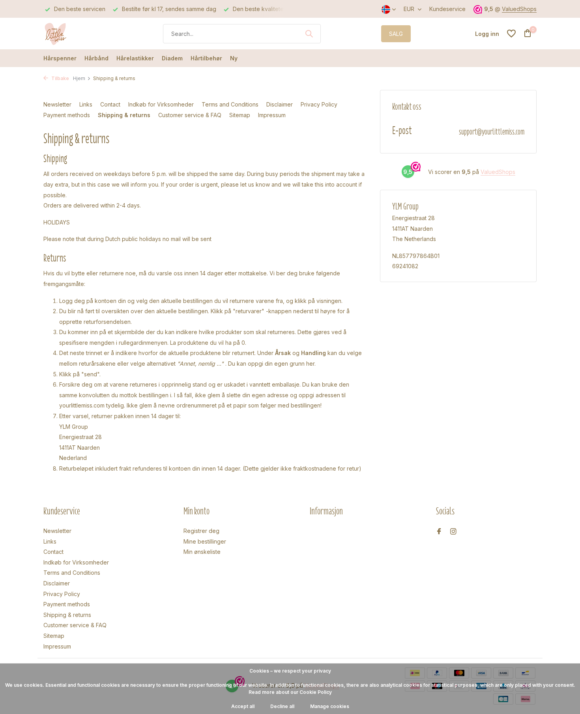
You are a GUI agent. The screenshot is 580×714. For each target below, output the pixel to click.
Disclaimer (279, 104)
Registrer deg (201, 530)
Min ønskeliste (202, 551)
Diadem (172, 58)
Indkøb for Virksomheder (161, 104)
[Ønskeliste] (511, 33)
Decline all (282, 706)
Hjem (79, 78)
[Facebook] (439, 532)
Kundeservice (447, 9)
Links (85, 104)
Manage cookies (329, 706)
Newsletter (57, 104)
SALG (396, 33)
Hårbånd (96, 58)
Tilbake (59, 78)
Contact (110, 104)
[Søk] (309, 33)
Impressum (272, 115)
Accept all (242, 706)
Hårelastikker (135, 58)
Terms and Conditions (230, 104)
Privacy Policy (319, 104)
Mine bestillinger (204, 541)
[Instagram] (453, 532)
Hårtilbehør (206, 58)
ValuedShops (519, 9)
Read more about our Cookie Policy (290, 692)
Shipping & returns (124, 115)
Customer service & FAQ (189, 115)
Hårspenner (60, 58)
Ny (234, 58)
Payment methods (66, 115)
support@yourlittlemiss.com (491, 131)
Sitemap (239, 115)
